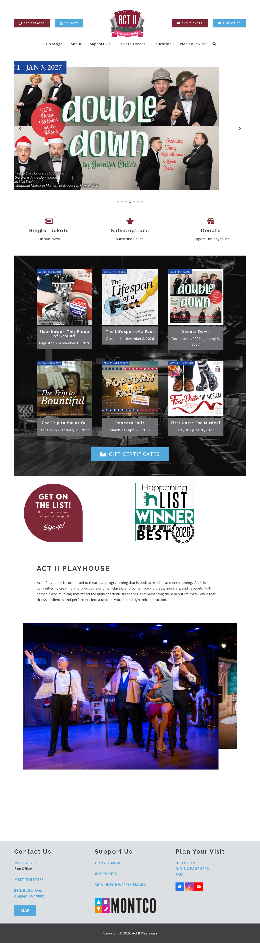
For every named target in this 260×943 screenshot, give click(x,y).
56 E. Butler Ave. (28, 890)
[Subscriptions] (130, 221)
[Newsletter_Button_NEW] (74, 513)
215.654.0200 (25, 863)
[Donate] (210, 221)
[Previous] (20, 128)
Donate (211, 230)
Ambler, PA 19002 (29, 896)
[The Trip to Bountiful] (64, 388)
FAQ (179, 874)
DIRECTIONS (186, 863)
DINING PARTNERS (192, 868)
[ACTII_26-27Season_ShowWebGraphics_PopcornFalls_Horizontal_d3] (130, 128)
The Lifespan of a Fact (130, 332)
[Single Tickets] (49, 221)
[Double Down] (195, 297)
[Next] (240, 128)
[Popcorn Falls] (130, 388)
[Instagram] (189, 886)
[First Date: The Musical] (195, 388)
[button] (65, 44)
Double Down (195, 332)
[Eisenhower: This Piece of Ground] (64, 297)
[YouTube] (198, 886)
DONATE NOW (107, 863)
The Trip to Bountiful (64, 423)
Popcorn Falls (130, 423)
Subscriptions (130, 230)
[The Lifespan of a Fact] (130, 297)
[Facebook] (180, 886)
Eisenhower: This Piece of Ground (64, 334)
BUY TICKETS (106, 873)
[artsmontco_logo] (130, 905)
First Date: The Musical (195, 423)
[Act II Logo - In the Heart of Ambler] (127, 23)
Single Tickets (49, 230)
